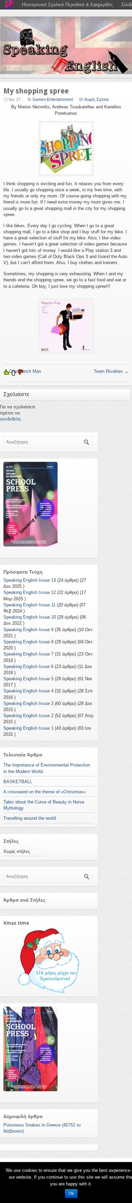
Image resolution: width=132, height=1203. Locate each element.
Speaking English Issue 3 (28, 703)
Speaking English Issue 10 (29, 617)
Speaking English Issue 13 (29, 580)
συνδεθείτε (10, 419)
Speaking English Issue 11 (29, 604)
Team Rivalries (111, 371)
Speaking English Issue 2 (28, 715)
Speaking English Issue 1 (28, 728)
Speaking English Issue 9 (28, 629)
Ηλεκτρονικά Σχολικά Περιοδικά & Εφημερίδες (67, 4)
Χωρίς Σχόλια (96, 99)
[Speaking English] (66, 45)
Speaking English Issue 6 (28, 666)
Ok (71, 1193)
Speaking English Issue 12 (29, 592)
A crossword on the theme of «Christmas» (44, 791)
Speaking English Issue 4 (28, 690)
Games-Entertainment (52, 99)
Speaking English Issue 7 (28, 654)
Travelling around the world (29, 818)
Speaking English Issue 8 (28, 641)
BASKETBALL (17, 781)
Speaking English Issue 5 (28, 678)
